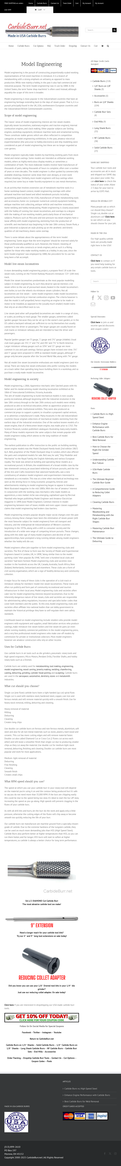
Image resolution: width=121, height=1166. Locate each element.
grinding (26, 672)
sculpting (59, 672)
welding (55, 669)
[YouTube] (113, 298)
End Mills (38, 1051)
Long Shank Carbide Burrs (33, 1048)
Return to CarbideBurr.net (42, 1038)
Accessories (50, 1051)
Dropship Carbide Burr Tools (36, 1058)
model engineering (13, 669)
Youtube (57, 1032)
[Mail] (93, 304)
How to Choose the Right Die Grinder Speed (102, 450)
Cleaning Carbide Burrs (103, 502)
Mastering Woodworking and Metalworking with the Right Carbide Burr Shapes (103, 515)
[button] (108, 46)
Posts (49, 1061)
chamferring (65, 669)
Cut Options (69, 1058)
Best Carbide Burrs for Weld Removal (81, 1101)
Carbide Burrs (99, 81)
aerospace (23, 676)
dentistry (45, 676)
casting (7, 672)
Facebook (26, 1032)
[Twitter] (99, 298)
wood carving (29, 669)
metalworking (42, 666)
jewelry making (44, 669)
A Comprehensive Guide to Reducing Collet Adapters (104, 492)
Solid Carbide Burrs (45, 1045)
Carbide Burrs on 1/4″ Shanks (20, 1045)
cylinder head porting (41, 672)
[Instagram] (106, 298)
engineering (67, 666)
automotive (34, 676)
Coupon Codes (38, 1061)
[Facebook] (93, 298)
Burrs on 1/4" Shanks (103, 102)
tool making (55, 666)
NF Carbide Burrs (55, 1048)
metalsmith (65, 676)
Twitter (36, 1032)
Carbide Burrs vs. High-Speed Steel (80, 1088)
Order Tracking (14, 1058)
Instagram (46, 1032)
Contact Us (56, 1058)
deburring (16, 672)
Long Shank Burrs (102, 128)
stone (52, 676)
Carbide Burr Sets (102, 111)
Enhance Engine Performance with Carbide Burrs (101, 427)
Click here (95, 322)
